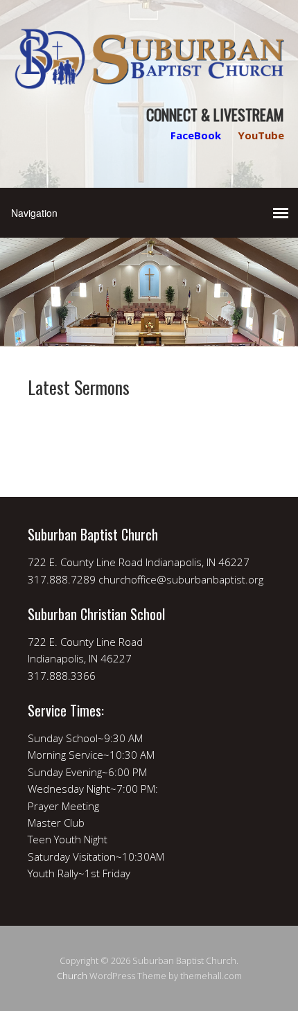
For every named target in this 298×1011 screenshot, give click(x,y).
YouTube (261, 135)
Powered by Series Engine (149, 427)
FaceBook (195, 135)
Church (72, 975)
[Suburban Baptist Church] (149, 78)
